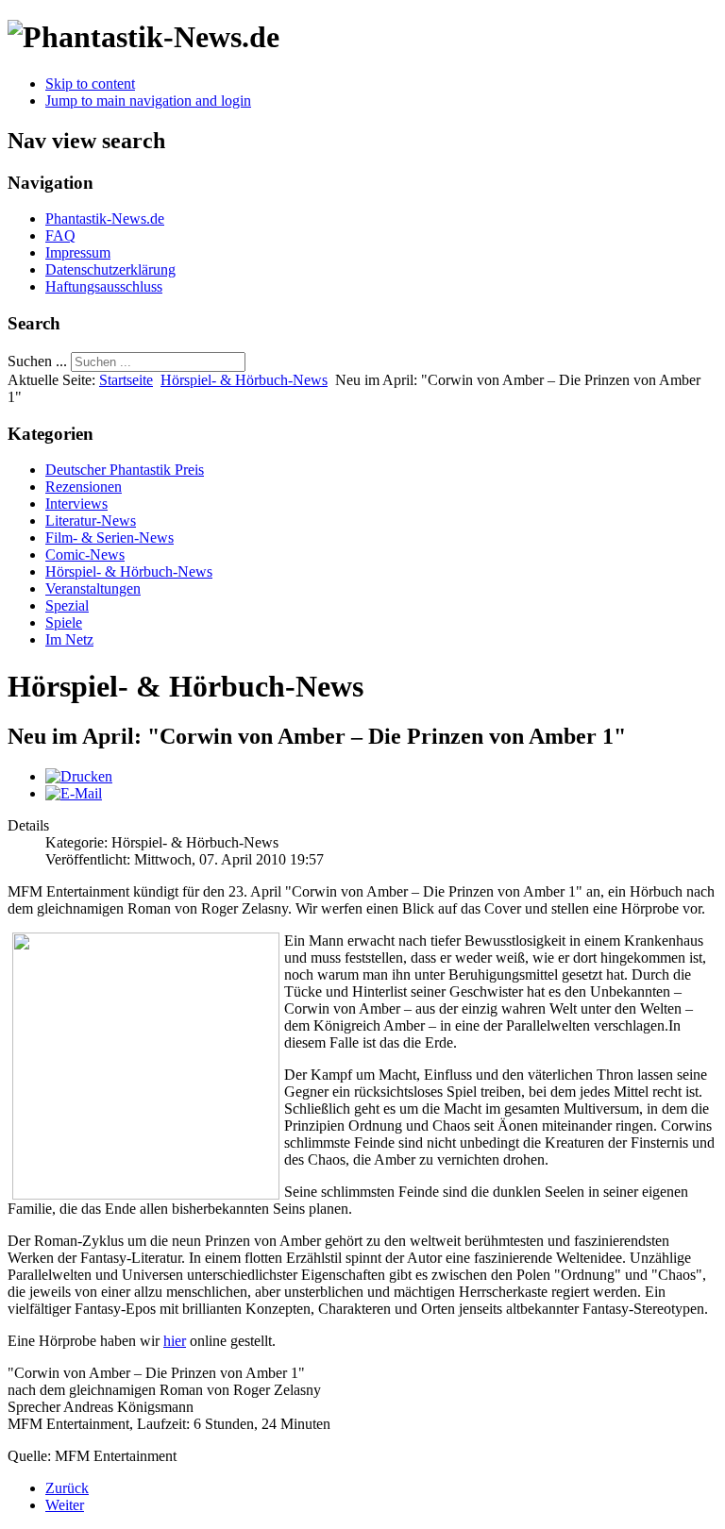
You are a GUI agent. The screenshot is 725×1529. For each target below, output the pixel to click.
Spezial (67, 605)
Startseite (126, 380)
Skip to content (90, 84)
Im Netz (69, 639)
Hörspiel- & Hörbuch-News (244, 380)
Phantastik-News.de (104, 218)
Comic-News (85, 554)
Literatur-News (90, 520)
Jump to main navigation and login (148, 100)
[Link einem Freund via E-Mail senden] (73, 793)
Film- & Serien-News (109, 537)
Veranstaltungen (93, 588)
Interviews (76, 504)
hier (174, 1341)
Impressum (77, 252)
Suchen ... (37, 361)
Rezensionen (83, 487)
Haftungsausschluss (103, 286)
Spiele (63, 622)
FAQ (60, 235)
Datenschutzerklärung (110, 269)
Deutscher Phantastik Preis (124, 470)
